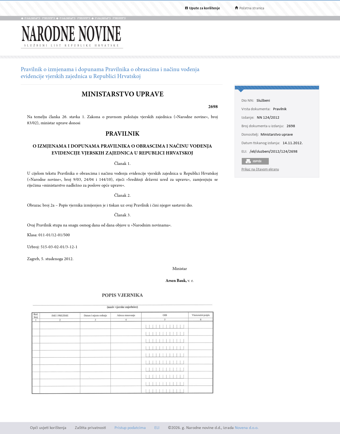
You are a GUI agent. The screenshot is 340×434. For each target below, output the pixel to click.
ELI (156, 428)
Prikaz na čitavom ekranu (260, 169)
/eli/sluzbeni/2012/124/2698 (274, 152)
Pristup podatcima (130, 428)
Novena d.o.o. (246, 428)
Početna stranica (251, 8)
